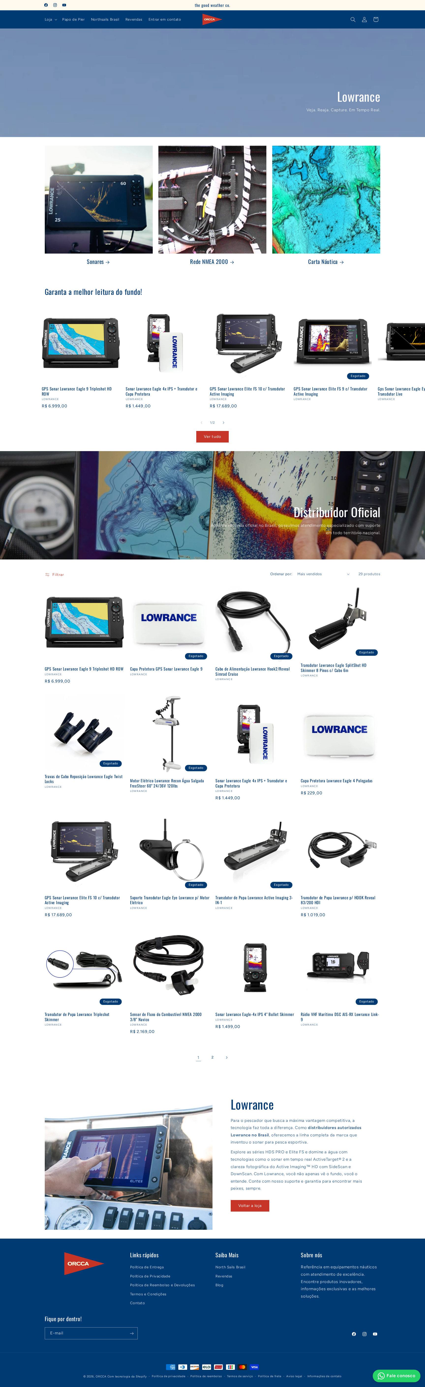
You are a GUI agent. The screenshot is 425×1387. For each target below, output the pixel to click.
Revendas (223, 1276)
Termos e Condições (148, 1294)
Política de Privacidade (150, 1276)
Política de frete (269, 1376)
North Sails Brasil (230, 1267)
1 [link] (198, 1057)
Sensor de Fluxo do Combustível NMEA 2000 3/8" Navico (166, 1017)
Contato (137, 1303)
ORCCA (101, 1376)
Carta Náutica (323, 261)
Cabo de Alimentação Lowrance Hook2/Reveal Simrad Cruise (252, 671)
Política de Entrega (147, 1267)
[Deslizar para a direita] (223, 422)
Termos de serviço (240, 1376)
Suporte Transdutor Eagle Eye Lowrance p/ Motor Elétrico (170, 900)
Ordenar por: (281, 574)
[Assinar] (131, 1333)
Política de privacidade (168, 1376)
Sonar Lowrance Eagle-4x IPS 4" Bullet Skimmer (254, 1014)
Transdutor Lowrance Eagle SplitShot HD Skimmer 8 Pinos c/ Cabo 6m (334, 668)
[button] (50, 19)
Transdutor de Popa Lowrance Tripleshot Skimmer (77, 1017)
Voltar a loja (250, 1205)
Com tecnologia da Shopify (127, 1376)
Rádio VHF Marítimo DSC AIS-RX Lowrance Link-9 (340, 1017)
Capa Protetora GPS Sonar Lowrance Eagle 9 (166, 668)
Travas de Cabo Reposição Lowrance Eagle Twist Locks (84, 779)
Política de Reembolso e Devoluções (162, 1285)
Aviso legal (294, 1376)
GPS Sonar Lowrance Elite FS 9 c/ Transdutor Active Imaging (330, 391)
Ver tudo (212, 436)
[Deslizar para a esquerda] (201, 422)
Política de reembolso (206, 1376)
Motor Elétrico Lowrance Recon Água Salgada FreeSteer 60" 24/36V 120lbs (167, 783)
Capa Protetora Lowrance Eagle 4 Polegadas (337, 780)
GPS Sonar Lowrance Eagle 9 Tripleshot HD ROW (77, 391)
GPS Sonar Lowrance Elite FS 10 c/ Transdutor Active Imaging (247, 391)
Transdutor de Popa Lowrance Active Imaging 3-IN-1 (254, 900)
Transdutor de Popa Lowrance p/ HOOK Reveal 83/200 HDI (338, 900)
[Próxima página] (226, 1057)
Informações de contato (324, 1376)
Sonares (95, 261)
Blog (219, 1285)
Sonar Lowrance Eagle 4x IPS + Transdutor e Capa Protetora (161, 391)
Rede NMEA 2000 (209, 261)
